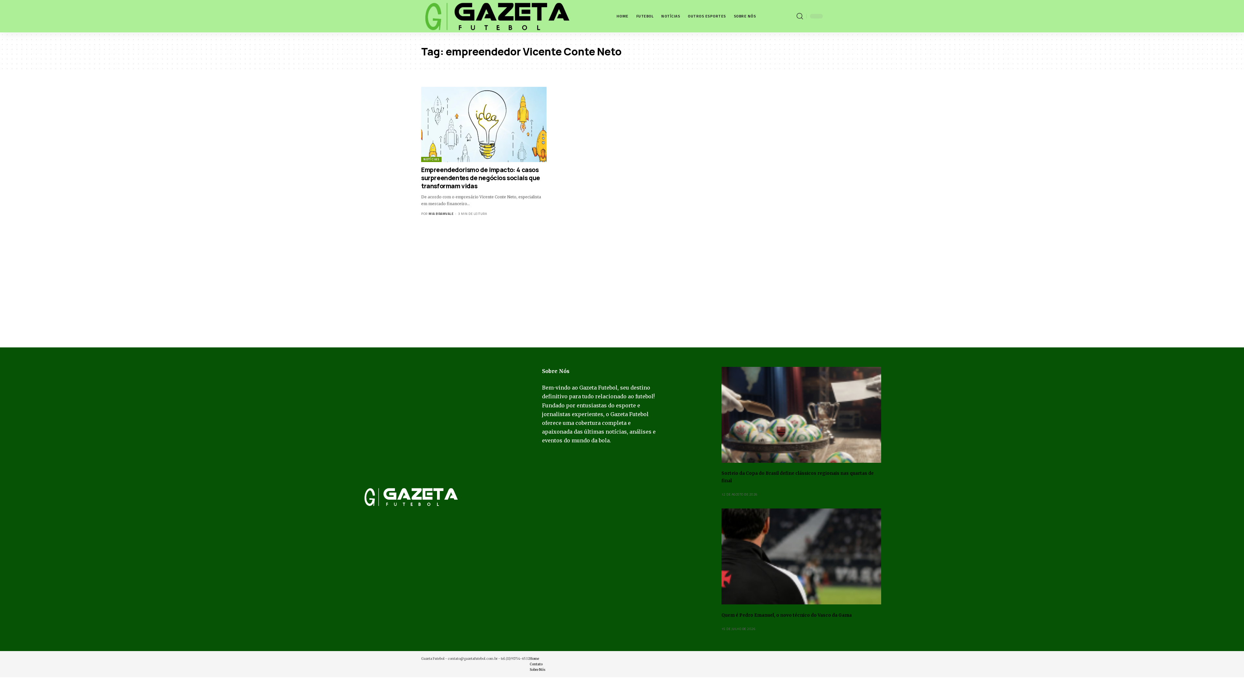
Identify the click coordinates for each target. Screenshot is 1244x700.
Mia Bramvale (441, 213)
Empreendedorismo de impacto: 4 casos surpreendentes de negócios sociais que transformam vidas (480, 178)
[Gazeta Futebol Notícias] (496, 16)
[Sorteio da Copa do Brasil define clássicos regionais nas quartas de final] (801, 415)
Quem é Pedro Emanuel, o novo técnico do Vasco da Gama (786, 615)
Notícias (431, 159)
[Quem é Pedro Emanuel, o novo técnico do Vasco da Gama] (801, 556)
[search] (800, 16)
